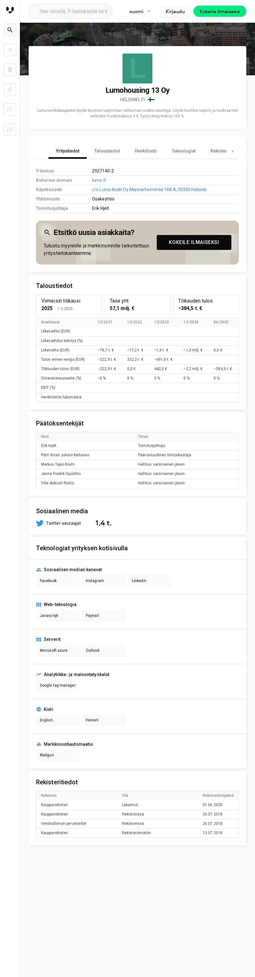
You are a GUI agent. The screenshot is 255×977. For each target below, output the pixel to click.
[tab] (68, 151)
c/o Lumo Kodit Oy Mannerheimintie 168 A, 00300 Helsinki (149, 189)
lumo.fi (99, 180)
